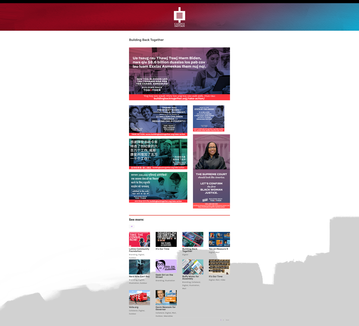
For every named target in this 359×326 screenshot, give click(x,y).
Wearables (168, 316)
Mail (218, 252)
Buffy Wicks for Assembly (190, 277)
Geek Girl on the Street (164, 276)
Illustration (134, 283)
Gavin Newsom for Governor (166, 308)
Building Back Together (189, 250)
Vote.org (133, 307)
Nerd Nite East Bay (139, 276)
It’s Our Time (162, 249)
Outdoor (132, 258)
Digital (141, 255)
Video (222, 280)
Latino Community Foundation (139, 250)
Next (227, 320)
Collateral (196, 282)
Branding (133, 255)
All (131, 226)
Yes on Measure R (218, 249)
